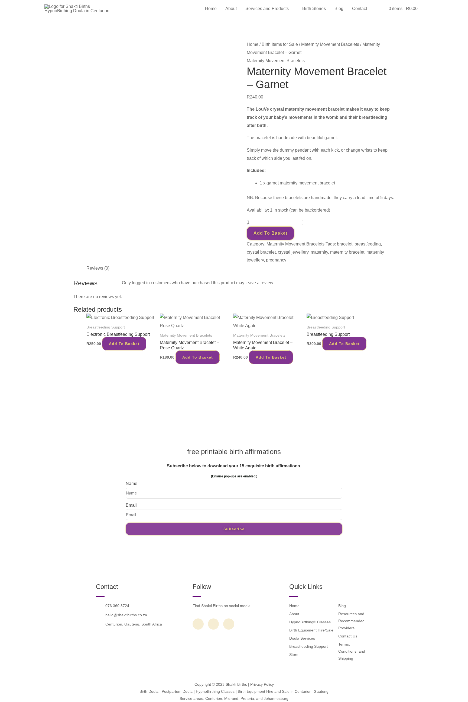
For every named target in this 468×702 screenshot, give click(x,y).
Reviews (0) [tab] (97, 268)
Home (211, 8)
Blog (338, 8)
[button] (378, 9)
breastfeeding (368, 244)
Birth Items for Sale (280, 44)
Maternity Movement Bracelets (330, 44)
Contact (359, 8)
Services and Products (267, 8)
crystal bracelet (261, 252)
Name (131, 483)
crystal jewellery (293, 252)
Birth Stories (314, 8)
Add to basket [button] (124, 344)
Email (131, 505)
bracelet (344, 244)
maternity (319, 252)
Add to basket (270, 233)
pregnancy (276, 260)
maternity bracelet (347, 252)
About (231, 8)
